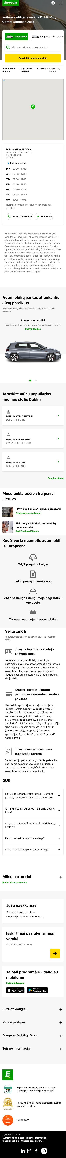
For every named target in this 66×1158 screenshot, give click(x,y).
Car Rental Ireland (26, 70)
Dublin (42, 68)
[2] (36, 380)
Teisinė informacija (36, 1137)
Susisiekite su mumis (32, 1140)
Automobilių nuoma (9, 70)
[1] (30, 380)
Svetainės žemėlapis (13, 1137)
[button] (33, 107)
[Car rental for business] (55, 953)
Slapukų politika (10, 1140)
